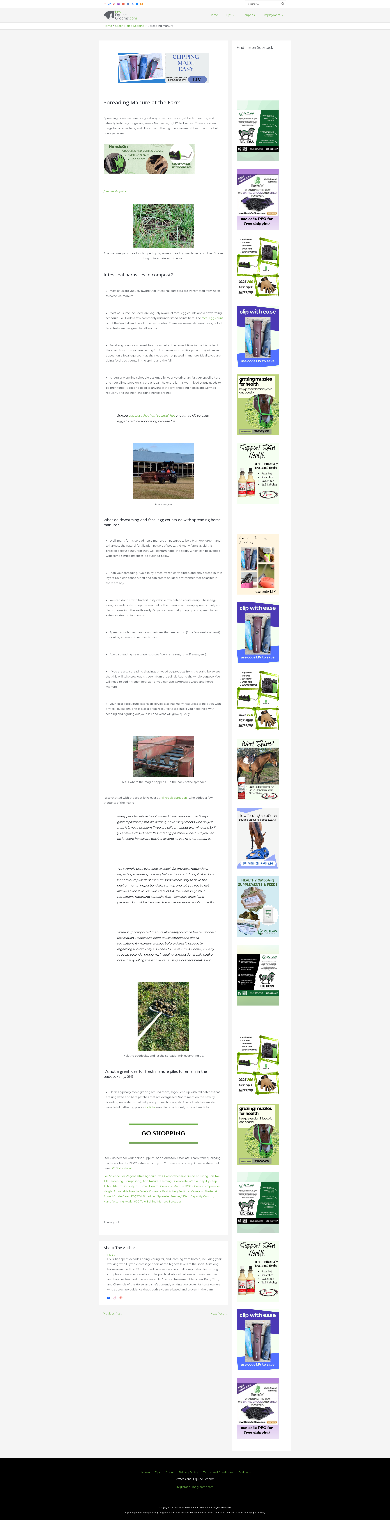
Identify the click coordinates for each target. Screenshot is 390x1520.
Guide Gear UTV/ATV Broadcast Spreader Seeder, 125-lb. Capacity (157, 1196)
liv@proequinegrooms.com (195, 1487)
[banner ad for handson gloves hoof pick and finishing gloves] (149, 158)
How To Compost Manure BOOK (171, 1186)
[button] (233, 15)
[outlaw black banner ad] (258, 975)
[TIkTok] (109, 4)
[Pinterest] (114, 4)
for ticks (149, 1107)
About (170, 1472)
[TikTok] (114, 1297)
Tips (158, 1472)
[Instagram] (118, 4)
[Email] (105, 4)
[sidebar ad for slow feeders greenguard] (258, 838)
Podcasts (244, 1472)
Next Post (219, 1313)
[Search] (283, 3)
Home (145, 1472)
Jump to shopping (115, 191)
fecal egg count (212, 318)
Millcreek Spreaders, (174, 797)
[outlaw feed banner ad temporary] (258, 906)
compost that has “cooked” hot (151, 415)
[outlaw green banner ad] (258, 130)
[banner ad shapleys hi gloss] (258, 769)
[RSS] (141, 4)
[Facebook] (127, 4)
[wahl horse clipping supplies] (163, 67)
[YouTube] (123, 4)
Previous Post (110, 1313)
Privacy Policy (188, 1472)
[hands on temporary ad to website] (258, 267)
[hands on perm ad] (258, 199)
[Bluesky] (137, 4)
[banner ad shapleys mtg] (258, 473)
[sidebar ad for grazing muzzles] (258, 404)
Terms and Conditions (218, 1472)
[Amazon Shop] (132, 4)
